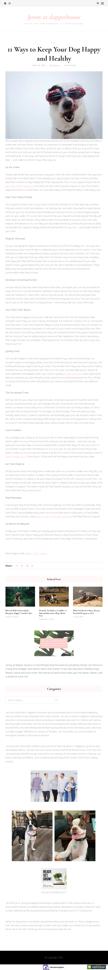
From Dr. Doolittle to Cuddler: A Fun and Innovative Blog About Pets (53, 613)
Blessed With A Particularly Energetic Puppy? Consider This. (18, 611)
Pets (54, 43)
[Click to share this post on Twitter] (22, 566)
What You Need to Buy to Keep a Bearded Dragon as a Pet (86, 611)
